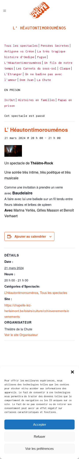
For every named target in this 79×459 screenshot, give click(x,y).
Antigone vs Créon (19, 51)
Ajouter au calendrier (30, 236)
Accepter (39, 424)
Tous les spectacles (21, 45)
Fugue (41, 57)
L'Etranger (13, 74)
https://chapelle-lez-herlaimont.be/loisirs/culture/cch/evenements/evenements (36, 311)
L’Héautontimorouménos (22, 62)
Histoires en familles (36, 100)
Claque (65, 68)
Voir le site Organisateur (21, 335)
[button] (72, 372)
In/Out (9, 100)
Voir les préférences (39, 448)
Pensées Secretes (55, 45)
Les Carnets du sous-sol (36, 68)
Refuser (39, 436)
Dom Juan (27, 80)
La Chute (44, 80)
